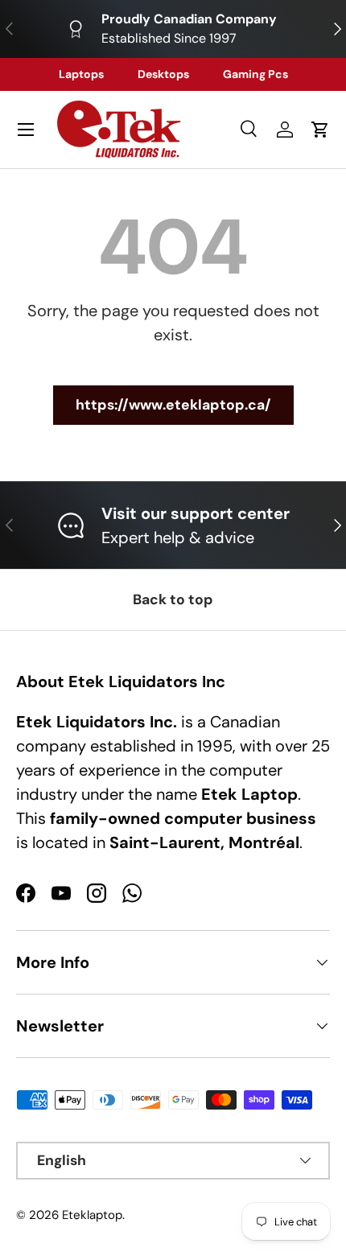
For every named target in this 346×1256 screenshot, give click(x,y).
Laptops (81, 74)
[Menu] (25, 129)
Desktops (163, 74)
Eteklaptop (92, 1215)
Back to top (173, 599)
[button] (320, 129)
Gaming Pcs (255, 74)
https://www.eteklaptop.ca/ (173, 405)
